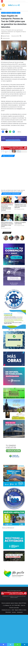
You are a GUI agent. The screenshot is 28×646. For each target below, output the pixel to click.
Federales (9, 12)
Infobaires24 (20, 612)
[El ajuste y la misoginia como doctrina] (21, 217)
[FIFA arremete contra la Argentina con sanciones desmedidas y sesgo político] (7, 217)
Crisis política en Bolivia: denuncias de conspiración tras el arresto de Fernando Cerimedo (7, 207)
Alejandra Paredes (5, 36)
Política (18, 12)
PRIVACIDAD (8, 612)
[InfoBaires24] (14, 5)
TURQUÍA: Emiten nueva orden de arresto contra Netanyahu (20, 206)
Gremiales (14, 12)
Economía (3, 12)
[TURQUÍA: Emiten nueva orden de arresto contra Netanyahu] (21, 199)
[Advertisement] (14, 632)
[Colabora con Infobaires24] (14, 138)
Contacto (14, 612)
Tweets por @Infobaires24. (8, 527)
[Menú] (0, 9)
